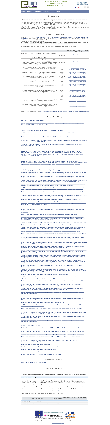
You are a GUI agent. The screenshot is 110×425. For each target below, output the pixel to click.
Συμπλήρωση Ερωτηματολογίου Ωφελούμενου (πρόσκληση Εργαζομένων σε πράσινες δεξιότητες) (44, 274)
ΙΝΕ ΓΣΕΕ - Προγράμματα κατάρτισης (33, 120)
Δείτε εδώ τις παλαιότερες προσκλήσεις (33, 362)
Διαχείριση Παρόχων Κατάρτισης (43, 11)
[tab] (54, 377)
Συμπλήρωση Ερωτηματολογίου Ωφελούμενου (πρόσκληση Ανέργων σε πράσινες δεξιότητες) (43, 302)
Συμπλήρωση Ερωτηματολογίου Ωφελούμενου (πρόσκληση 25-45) (36, 344)
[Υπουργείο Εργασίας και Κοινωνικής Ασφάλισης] (53, 417)
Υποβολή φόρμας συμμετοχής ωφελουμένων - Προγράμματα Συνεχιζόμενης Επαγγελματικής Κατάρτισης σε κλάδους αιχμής (50, 231)
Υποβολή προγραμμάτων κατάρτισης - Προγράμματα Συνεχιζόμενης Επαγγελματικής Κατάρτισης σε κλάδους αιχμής (49, 214)
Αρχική (23, 11)
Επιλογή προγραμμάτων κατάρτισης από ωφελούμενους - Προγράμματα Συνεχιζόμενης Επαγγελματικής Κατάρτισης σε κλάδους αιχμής (53, 206)
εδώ (59, 390)
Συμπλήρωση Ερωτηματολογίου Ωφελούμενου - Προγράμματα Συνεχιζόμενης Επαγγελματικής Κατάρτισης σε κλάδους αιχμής (51, 199)
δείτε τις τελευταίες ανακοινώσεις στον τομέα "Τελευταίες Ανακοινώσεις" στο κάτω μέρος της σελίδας (64, 111)
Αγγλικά (79, 8)
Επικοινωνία (57, 11)
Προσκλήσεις (29, 11)
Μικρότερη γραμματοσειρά (85, 7)
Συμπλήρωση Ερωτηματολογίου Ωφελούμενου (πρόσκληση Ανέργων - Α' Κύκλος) (40, 351)
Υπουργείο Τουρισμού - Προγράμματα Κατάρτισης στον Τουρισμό (42, 130)
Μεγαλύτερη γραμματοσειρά (88, 7)
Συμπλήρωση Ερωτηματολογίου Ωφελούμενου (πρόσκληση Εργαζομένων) (38, 349)
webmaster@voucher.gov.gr (58, 423)
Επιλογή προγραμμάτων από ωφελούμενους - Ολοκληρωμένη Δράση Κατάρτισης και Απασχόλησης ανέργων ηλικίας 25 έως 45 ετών (52, 334)
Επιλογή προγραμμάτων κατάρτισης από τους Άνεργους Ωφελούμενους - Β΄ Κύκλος (41, 354)
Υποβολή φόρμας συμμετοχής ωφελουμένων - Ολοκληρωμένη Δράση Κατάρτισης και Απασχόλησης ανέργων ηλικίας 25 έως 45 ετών (52, 331)
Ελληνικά (76, 8)
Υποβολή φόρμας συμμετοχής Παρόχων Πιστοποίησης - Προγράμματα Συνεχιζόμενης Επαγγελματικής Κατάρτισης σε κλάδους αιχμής (53, 224)
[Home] (29, 4)
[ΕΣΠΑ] (70, 417)
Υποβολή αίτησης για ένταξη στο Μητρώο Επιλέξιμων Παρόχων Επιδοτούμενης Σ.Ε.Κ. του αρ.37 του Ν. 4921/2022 (48, 296)
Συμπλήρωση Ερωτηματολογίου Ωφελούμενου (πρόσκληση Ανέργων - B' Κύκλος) (40, 346)
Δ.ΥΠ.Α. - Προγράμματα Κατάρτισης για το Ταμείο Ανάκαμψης (40, 170)
